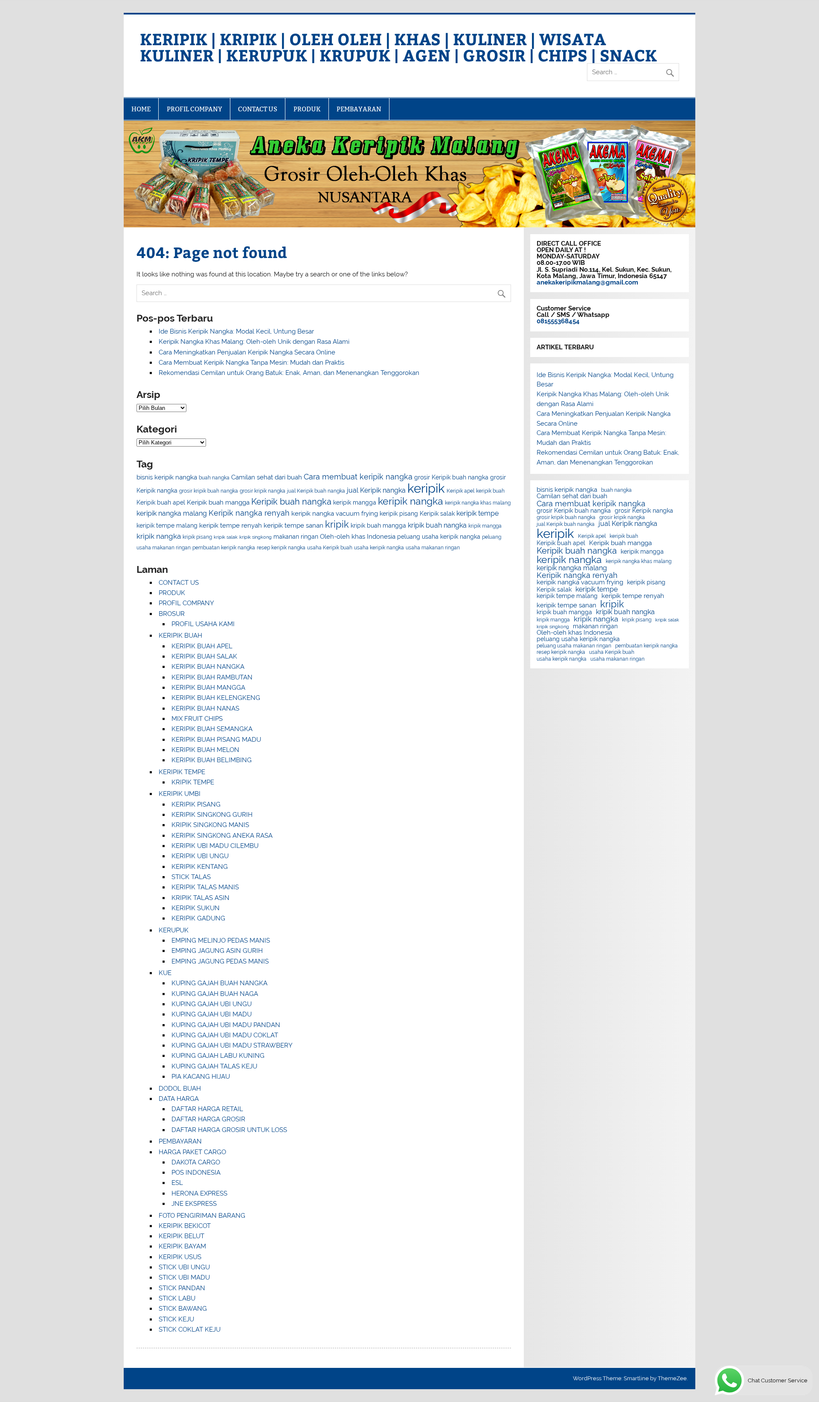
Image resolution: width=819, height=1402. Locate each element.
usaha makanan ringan (433, 547)
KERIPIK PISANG (196, 804)
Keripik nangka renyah (249, 512)
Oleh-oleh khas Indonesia (357, 536)
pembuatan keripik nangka (223, 547)
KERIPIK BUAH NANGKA (207, 667)
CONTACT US (257, 109)
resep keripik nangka (281, 547)
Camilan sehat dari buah (266, 477)
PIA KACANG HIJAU (200, 1076)
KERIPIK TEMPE (182, 772)
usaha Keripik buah (329, 547)
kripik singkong (255, 537)
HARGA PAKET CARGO (192, 1152)
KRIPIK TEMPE (192, 782)
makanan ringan (295, 536)
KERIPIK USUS (180, 1257)
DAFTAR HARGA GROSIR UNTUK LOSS (229, 1130)
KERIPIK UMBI (179, 794)
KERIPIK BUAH (180, 635)
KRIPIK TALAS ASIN (200, 898)
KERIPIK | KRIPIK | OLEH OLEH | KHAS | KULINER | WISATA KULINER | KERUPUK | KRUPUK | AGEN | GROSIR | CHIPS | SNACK (398, 47)
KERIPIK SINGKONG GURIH (212, 815)
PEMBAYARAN (359, 109)
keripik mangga (354, 502)
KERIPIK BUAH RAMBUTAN (212, 677)
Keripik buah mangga (218, 502)
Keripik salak (437, 513)
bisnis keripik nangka (166, 477)
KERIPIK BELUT (181, 1236)
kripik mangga (485, 525)
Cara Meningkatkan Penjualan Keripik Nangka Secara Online (247, 352)
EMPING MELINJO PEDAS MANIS (220, 940)
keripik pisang (399, 513)
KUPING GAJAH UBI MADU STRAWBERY (232, 1045)
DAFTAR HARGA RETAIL (207, 1109)
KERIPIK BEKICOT (185, 1226)
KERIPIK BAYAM (182, 1246)
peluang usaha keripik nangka (438, 536)
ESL (177, 1183)
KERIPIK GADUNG (198, 918)
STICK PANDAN (182, 1288)
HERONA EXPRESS (199, 1193)
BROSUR (172, 614)
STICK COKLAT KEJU (190, 1329)
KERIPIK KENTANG (199, 867)
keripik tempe (477, 513)
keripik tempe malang (166, 525)
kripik (337, 524)
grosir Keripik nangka (644, 511)
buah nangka (214, 477)
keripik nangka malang (171, 513)
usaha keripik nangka (379, 547)
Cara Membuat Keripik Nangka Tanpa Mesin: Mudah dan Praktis (251, 362)
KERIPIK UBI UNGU (200, 856)
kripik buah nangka (437, 525)
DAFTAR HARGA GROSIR (208, 1119)
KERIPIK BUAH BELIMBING (211, 760)
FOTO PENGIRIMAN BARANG (202, 1215)
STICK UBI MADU (184, 1277)
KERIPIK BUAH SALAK (204, 656)
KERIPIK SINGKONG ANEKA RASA (222, 835)
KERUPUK (174, 930)
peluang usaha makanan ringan (574, 645)
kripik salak (226, 537)
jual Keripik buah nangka (316, 491)
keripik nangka (410, 501)
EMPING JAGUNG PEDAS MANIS (220, 961)
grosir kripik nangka (262, 491)
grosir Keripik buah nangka (451, 477)
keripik (426, 488)
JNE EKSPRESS (194, 1204)
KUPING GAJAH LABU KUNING (217, 1055)
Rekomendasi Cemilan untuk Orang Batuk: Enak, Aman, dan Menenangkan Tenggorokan (289, 373)
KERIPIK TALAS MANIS (205, 887)
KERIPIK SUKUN (195, 908)
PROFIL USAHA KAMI (203, 624)
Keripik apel (460, 491)
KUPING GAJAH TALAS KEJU (214, 1066)
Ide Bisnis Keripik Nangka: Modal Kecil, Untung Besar (236, 331)
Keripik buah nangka (291, 501)
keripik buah (490, 491)
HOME (141, 109)
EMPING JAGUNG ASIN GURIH (217, 951)
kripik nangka (158, 536)
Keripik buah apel (160, 502)
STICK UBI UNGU (184, 1267)
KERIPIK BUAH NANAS (205, 708)
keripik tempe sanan (293, 525)
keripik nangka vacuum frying (334, 513)
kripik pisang (197, 537)
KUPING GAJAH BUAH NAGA (214, 994)
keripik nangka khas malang (478, 502)
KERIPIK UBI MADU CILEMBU (214, 846)
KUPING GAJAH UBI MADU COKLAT (224, 1035)
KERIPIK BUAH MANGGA (208, 687)
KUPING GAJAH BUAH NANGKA (219, 983)
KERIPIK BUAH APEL (201, 646)
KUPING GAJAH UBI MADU (211, 1014)
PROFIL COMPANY (194, 109)
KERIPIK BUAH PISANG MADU (216, 739)
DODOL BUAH (180, 1088)
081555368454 (558, 321)
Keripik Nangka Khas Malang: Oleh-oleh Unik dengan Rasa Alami (254, 341)
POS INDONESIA (196, 1172)
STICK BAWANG (183, 1308)
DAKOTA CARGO (195, 1162)
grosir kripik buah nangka (208, 491)
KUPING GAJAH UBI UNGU (211, 1004)
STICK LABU (177, 1298)
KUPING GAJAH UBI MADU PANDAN (225, 1025)
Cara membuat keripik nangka (358, 476)
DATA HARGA (179, 1099)
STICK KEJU (176, 1319)
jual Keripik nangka (376, 490)
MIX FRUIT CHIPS (197, 719)
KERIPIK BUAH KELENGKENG (215, 698)
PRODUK (307, 109)
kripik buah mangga (378, 525)
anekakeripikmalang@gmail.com (587, 282)
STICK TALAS (191, 877)
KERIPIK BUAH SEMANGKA (212, 729)
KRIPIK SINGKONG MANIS (210, 825)
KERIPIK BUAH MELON (205, 750)
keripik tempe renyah (230, 525)
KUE (165, 973)
